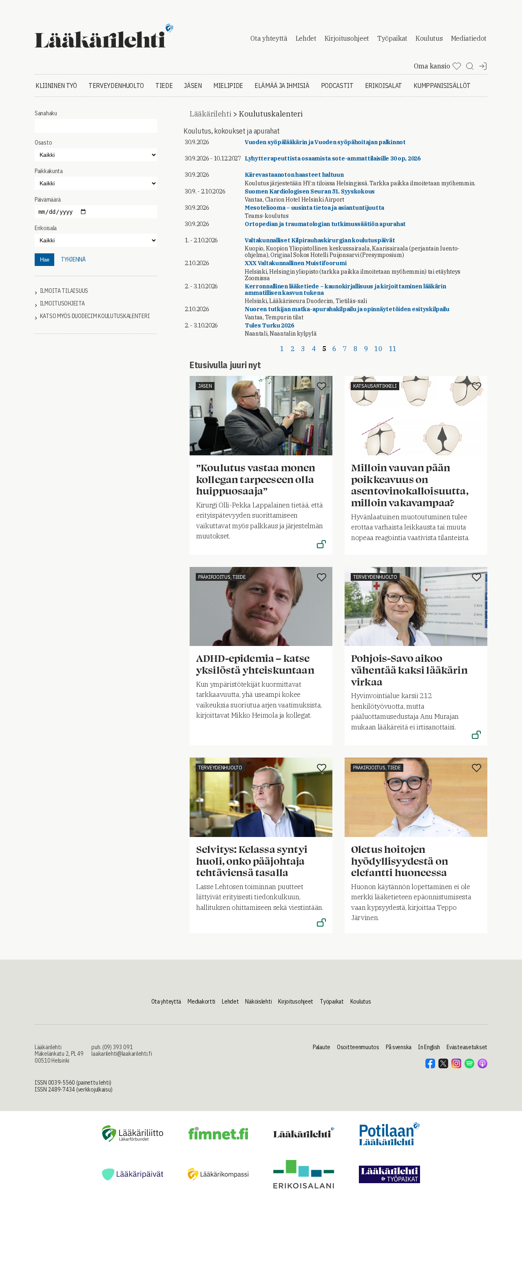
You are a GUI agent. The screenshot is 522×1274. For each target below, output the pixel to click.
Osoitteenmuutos (358, 1047)
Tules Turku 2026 (269, 325)
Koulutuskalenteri (270, 114)
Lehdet (306, 38)
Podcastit (337, 85)
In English (429, 1047)
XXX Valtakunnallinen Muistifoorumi (295, 263)
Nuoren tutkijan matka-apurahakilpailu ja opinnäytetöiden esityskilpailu (347, 309)
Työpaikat (392, 38)
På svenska (398, 1047)
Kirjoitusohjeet (347, 38)
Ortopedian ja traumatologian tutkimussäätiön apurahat (325, 224)
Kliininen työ (56, 85)
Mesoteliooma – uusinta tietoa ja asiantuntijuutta (314, 207)
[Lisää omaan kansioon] (321, 387)
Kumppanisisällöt (442, 85)
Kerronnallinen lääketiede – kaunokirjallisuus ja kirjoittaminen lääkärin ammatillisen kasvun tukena (345, 290)
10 (378, 349)
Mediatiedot (469, 38)
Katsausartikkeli (375, 385)
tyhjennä (73, 259)
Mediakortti (201, 1001)
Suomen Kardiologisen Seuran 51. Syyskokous (310, 191)
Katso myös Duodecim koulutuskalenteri (95, 316)
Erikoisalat (383, 85)
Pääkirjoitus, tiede (222, 576)
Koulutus (429, 38)
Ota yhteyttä (268, 38)
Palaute (321, 1047)
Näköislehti (258, 1001)
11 (393, 349)
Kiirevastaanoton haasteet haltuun (294, 174)
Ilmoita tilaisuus (64, 291)
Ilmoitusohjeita (62, 303)
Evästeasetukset (467, 1047)
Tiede (164, 85)
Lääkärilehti (210, 114)
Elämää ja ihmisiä (282, 85)
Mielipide (228, 85)
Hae (44, 260)
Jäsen (192, 85)
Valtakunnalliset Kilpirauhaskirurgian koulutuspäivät (320, 240)
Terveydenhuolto (116, 85)
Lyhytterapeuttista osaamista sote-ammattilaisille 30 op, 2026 (332, 158)
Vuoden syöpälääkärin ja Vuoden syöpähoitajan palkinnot (325, 142)
